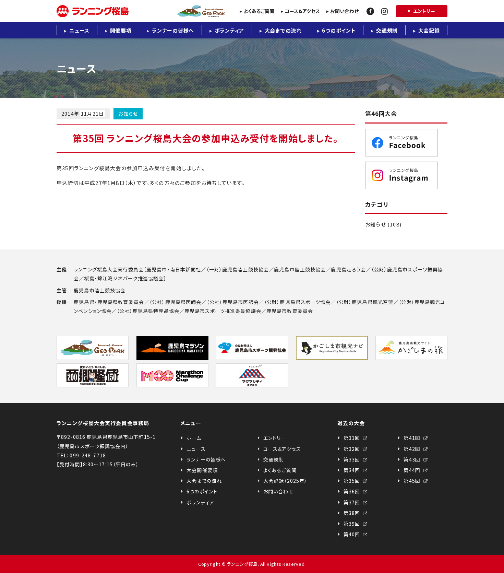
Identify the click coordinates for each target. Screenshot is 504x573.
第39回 (353, 523)
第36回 (353, 491)
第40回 (353, 534)
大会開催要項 (202, 470)
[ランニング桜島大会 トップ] (141, 11)
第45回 (413, 480)
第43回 (413, 459)
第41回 (413, 437)
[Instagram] (384, 11)
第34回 (353, 470)
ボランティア (229, 30)
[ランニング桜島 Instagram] (406, 175)
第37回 (353, 502)
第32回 (353, 448)
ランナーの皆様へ (173, 30)
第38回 (353, 513)
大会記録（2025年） (285, 480)
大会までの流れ (283, 30)
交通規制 (387, 30)
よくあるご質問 (258, 11)
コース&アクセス (302, 11)
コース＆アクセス (282, 448)
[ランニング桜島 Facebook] (406, 142)
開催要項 (121, 30)
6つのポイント (339, 30)
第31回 (353, 437)
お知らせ (128, 113)
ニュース (79, 30)
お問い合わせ (344, 11)
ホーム (194, 437)
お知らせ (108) (383, 224)
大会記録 (429, 30)
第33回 (353, 459)
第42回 (413, 448)
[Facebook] (370, 11)
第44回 (413, 470)
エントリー (424, 11)
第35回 (353, 480)
